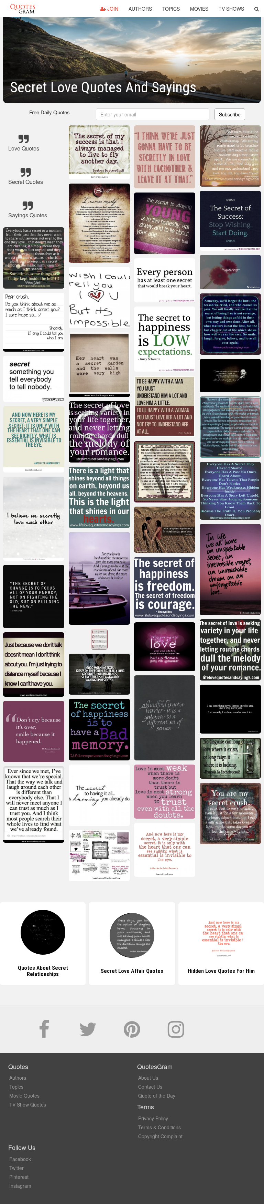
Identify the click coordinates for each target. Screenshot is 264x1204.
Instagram (20, 1185)
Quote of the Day (156, 1095)
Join (112, 8)
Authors (140, 8)
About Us (148, 1077)
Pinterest (19, 1176)
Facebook (20, 1158)
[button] (256, 8)
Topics (171, 8)
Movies (199, 8)
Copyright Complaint (160, 1136)
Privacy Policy (153, 1118)
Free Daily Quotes (49, 112)
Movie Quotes (24, 1095)
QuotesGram (22, 8)
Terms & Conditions (159, 1127)
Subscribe (230, 114)
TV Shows (231, 8)
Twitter (16, 1167)
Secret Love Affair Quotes (43, 971)
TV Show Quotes (27, 1104)
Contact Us (150, 1086)
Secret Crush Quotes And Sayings (221, 971)
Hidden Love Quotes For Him (131, 971)
